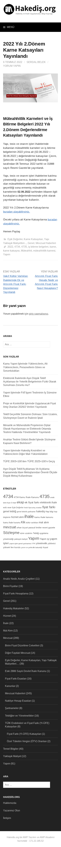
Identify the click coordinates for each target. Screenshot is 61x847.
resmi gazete (48, 527)
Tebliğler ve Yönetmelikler (19, 715)
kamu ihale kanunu (43, 517)
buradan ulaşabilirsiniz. (16, 211)
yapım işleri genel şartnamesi (20, 543)
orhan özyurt (22, 527)
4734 (17, 246)
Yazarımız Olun (11, 810)
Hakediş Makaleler (13, 608)
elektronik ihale (48, 502)
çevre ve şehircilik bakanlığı (31, 547)
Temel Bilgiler (10, 748)
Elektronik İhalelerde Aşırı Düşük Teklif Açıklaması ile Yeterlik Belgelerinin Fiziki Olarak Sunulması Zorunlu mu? (29, 381)
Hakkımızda (9, 803)
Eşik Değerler (18, 507)
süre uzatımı (26, 533)
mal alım (44, 522)
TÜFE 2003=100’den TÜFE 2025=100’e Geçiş (29, 461)
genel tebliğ (9, 511)
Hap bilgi (49, 511)
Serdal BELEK (36, 62)
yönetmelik (41, 543)
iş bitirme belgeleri (38, 246)
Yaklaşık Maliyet (12, 756)
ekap (20, 502)
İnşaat (45, 547)
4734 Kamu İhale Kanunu (26, 497)
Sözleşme (11, 532)
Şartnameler (12, 708)
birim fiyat (6, 503)
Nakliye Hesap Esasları (18, 700)
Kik (23, 522)
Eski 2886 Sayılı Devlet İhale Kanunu (25, 671)
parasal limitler (35, 528)
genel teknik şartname (26, 512)
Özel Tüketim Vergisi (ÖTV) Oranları (27, 741)
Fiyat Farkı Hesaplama (15, 593)
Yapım (6, 254)
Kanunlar (10, 686)
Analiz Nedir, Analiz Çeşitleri (19, 578)
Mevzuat (8, 638)
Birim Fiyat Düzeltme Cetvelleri (22, 645)
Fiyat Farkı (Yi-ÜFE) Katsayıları (24, 734)
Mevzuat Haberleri (46, 243)
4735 (24, 246)
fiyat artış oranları (35, 508)
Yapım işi (44, 539)
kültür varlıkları (32, 523)
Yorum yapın (12, 66)
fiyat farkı (48, 507)
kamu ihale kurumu (11, 523)
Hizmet (7, 615)
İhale (6, 623)
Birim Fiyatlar (10, 586)
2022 (10, 246)
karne (53, 246)
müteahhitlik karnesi (44, 250)
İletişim (7, 818)
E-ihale (13, 503)
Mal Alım (8, 630)
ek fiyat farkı (32, 502)
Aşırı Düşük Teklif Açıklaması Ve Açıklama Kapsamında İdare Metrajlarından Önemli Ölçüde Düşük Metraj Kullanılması (30, 472)
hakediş (40, 511)
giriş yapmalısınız (38, 313)
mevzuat (9, 527)
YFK (33, 543)
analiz (52, 497)
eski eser (7, 507)
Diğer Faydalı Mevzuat (17, 653)
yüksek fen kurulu (11, 547)
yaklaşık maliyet (21, 539)
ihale (29, 516)
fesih (26, 508)
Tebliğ (36, 533)
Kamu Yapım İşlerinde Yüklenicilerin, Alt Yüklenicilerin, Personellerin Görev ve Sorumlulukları (25, 367)
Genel (31, 243)
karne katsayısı (11, 250)
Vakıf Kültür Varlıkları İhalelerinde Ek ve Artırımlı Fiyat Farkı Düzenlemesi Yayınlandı (15, 284)
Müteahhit (26, 250)
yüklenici (52, 543)
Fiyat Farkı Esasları (15, 678)
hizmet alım (17, 517)
